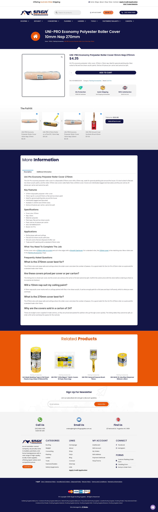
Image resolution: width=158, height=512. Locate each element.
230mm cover (104, 250)
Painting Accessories (58, 41)
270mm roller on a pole (44, 250)
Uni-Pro (109, 80)
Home (46, 41)
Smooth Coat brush (76, 250)
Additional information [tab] (44, 172)
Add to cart (105, 73)
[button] (25, 21)
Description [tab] (28, 172)
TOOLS (50, 41)
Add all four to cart (114, 121)
